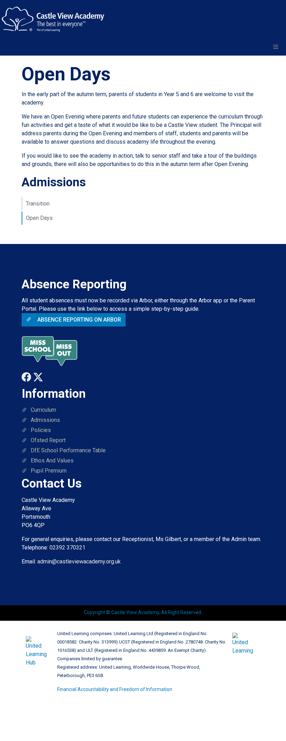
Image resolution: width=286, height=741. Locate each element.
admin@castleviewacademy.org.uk (79, 561)
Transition (38, 203)
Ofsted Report (48, 440)
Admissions (45, 420)
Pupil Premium (49, 470)
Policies (41, 430)
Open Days (39, 218)
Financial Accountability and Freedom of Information (114, 689)
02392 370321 (67, 547)
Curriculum (43, 410)
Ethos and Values (52, 460)
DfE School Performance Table (68, 450)
